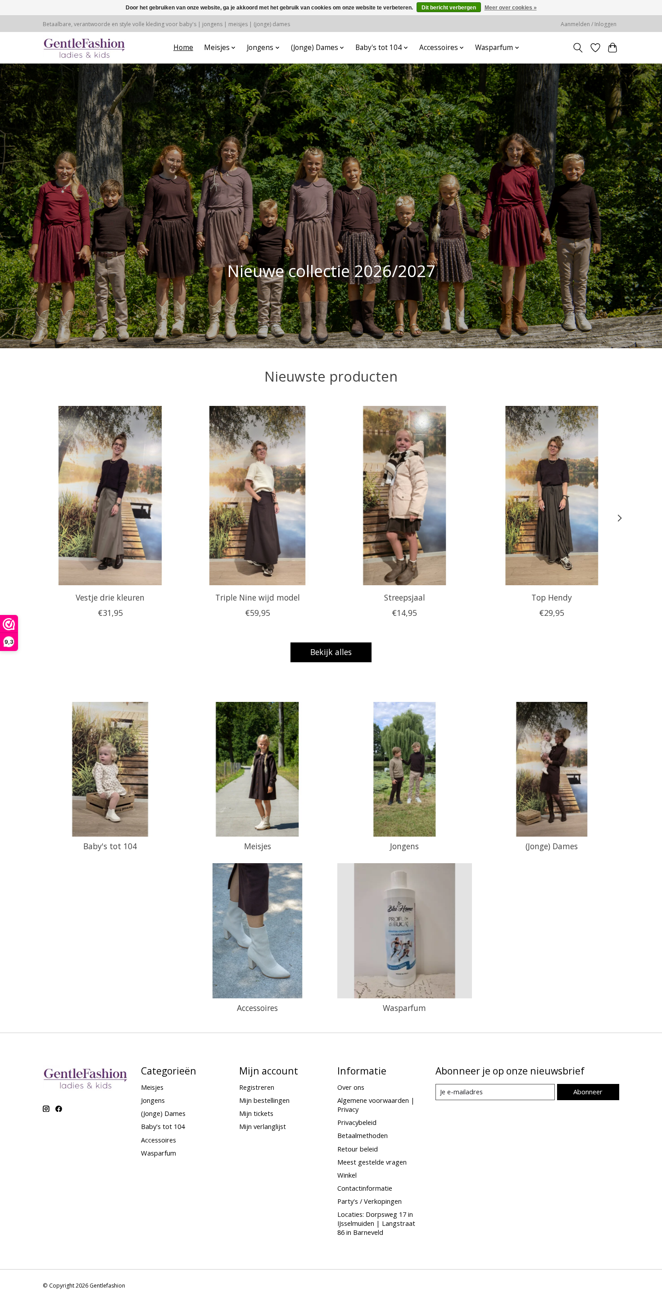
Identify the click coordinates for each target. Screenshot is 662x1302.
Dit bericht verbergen (449, 8)
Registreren (256, 1087)
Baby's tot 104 (110, 846)
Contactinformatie (364, 1188)
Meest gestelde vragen (372, 1161)
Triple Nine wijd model (257, 597)
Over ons (350, 1087)
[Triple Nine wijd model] (257, 495)
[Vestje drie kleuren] (110, 495)
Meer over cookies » (511, 8)
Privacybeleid (356, 1122)
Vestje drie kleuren (110, 597)
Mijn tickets (256, 1113)
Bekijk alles (331, 651)
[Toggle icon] (578, 48)
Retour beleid (357, 1148)
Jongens (404, 846)
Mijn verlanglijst (262, 1126)
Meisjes (257, 846)
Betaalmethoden (362, 1135)
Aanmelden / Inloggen (589, 24)
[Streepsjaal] (404, 495)
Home (183, 47)
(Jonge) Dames (552, 846)
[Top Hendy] (552, 495)
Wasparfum (404, 1007)
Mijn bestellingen (264, 1100)
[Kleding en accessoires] (84, 47)
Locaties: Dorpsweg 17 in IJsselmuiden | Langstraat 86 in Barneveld (376, 1223)
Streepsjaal (404, 597)
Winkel (347, 1174)
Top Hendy (551, 597)
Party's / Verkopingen (369, 1201)
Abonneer (588, 1091)
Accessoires (257, 1007)
